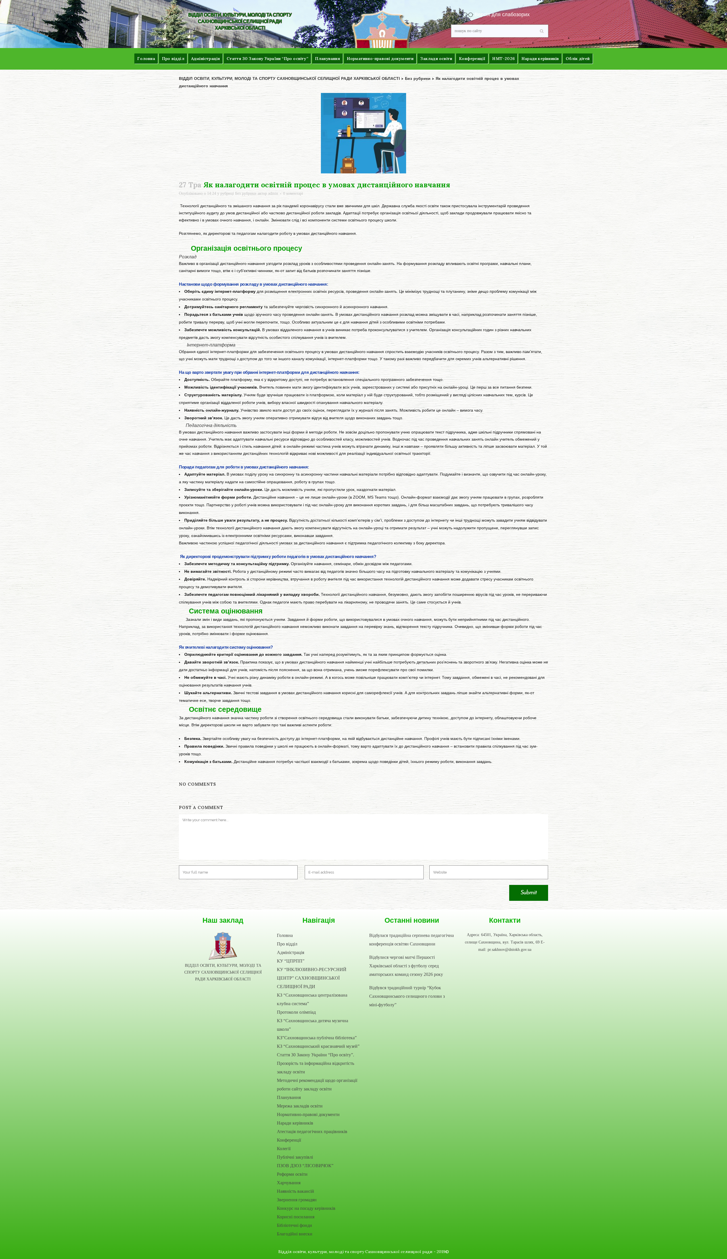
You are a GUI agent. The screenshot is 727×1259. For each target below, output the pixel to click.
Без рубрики (245, 193)
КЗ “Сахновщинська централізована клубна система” (312, 999)
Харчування (288, 1182)
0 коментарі (293, 193)
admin (273, 193)
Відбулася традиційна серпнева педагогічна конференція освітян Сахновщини (411, 939)
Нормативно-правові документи (308, 1114)
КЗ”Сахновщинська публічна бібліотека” (317, 1037)
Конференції (289, 1140)
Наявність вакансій (295, 1191)
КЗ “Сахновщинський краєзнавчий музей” (318, 1046)
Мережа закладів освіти (300, 1106)
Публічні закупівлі (295, 1157)
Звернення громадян (297, 1199)
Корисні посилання (295, 1216)
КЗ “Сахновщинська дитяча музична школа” (312, 1025)
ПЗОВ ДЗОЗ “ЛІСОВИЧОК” (305, 1165)
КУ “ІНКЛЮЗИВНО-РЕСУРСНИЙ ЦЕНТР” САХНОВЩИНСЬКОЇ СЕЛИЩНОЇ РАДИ (311, 978)
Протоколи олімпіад (296, 1012)
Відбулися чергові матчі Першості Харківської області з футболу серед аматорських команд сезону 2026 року (406, 966)
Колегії (284, 1148)
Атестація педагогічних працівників (312, 1131)
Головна (285, 935)
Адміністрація (290, 952)
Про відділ (287, 943)
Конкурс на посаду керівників (306, 1208)
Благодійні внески (294, 1233)
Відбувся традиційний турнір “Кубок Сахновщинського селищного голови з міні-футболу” (407, 996)
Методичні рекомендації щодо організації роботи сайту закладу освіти (317, 1084)
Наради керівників (295, 1123)
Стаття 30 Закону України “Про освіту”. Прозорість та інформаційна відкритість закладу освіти (315, 1063)
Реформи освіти (292, 1174)
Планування (289, 1097)
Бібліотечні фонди (294, 1225)
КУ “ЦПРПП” (290, 961)
